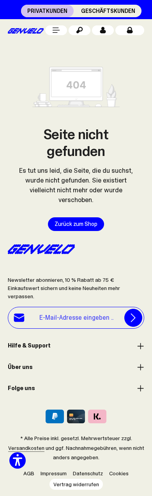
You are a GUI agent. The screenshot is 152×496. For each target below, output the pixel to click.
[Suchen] (79, 30)
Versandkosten (26, 447)
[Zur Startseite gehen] (26, 30)
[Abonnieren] (133, 318)
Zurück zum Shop (76, 223)
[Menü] (56, 30)
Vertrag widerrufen (76, 484)
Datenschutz (88, 473)
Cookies (119, 473)
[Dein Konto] (103, 30)
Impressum (54, 473)
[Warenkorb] (129, 30)
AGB (28, 473)
